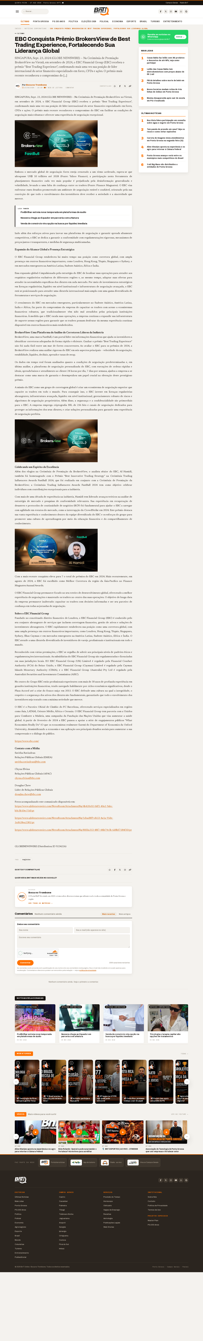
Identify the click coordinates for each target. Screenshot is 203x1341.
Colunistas (19, 1244)
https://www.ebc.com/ (27, 741)
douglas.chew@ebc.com (28, 794)
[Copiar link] (130, 86)
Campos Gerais (172, 3)
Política (73, 21)
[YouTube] (176, 11)
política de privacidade (87, 970)
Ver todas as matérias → (40, 903)
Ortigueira (63, 1236)
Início (18, 29)
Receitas (107, 1214)
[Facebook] (161, 11)
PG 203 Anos (58, 21)
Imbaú (61, 1249)
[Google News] (186, 11)
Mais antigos (124, 914)
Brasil (143, 21)
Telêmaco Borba (66, 1214)
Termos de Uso (154, 1210)
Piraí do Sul (64, 1244)
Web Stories (108, 1227)
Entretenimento (172, 21)
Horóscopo (108, 1201)
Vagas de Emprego (111, 1210)
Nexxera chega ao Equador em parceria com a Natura (50, 218)
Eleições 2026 (88, 21)
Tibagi (62, 1210)
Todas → (184, 1054)
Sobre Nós (152, 1197)
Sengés (62, 1227)
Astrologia (108, 1218)
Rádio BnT (184, 3)
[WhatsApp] (181, 11)
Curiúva (62, 1240)
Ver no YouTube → (179, 1114)
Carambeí (63, 1201)
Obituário (107, 1205)
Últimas (25, 21)
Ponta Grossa (41, 21)
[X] (166, 11)
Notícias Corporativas (36, 29)
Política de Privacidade (158, 1205)
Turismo (155, 21)
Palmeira (63, 1205)
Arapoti (62, 1223)
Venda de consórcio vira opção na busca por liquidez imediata (54, 223)
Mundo (18, 1240)
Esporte (131, 21)
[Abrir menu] (17, 11)
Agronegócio (20, 1227)
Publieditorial (20, 1257)
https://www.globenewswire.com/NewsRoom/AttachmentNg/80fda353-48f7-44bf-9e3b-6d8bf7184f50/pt (73, 830)
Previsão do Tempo (111, 1197)
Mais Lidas (19, 1201)
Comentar (70, 88)
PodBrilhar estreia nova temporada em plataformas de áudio (53, 212)
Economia (117, 21)
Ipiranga (62, 1231)
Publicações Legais (111, 1223)
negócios (26, 860)
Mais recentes (108, 914)
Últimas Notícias (22, 1197)
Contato (151, 1201)
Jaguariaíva (64, 1218)
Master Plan (153, 1220)
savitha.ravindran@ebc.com (30, 762)
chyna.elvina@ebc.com (27, 778)
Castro (62, 1197)
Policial (104, 21)
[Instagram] (171, 11)
